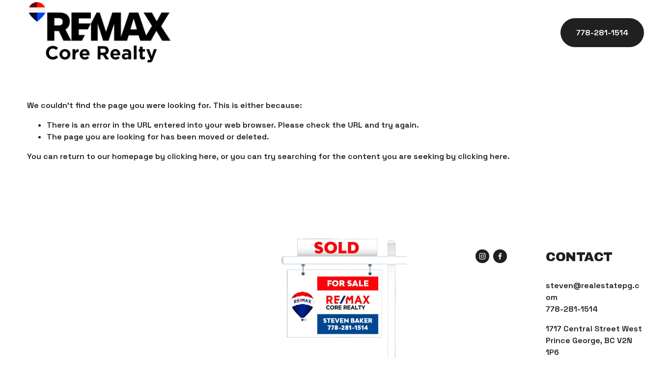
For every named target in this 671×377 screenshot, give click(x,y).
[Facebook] (500, 256)
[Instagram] (482, 256)
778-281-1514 (602, 32)
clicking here (192, 156)
